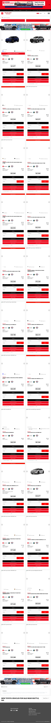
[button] (24, 40)
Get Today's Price (13, 77)
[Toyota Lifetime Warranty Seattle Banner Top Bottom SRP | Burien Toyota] (25, 27)
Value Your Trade (13, 81)
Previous (1, 27)
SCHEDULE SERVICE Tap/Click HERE (23, 6)
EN (38, 13)
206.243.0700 (15, 10)
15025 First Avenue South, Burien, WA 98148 (43, 10)
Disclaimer (48, 25)
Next (50, 27)
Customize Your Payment (13, 79)
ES (41, 13)
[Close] (49, 4)
